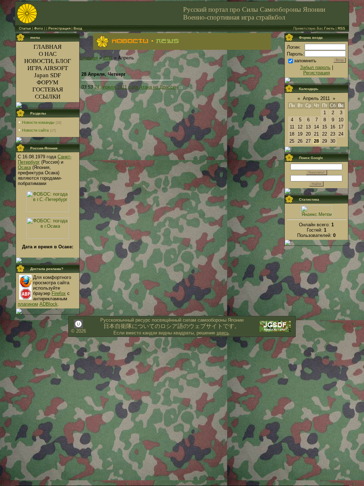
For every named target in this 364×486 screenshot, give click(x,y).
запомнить (305, 60)
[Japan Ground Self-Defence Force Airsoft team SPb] (275, 331)
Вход (78, 28)
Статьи (25, 28)
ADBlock (48, 304)
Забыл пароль (315, 67)
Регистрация (59, 28)
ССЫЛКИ (47, 96)
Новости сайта (35, 130)
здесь (222, 333)
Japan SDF (47, 75)
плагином (28, 304)
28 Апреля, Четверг (103, 74)
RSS (341, 28)
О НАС (47, 54)
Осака (24, 167)
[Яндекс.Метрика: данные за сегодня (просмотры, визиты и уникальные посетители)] (316, 210)
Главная (89, 57)
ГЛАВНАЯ (47, 46)
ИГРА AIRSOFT (48, 68)
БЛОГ (63, 61)
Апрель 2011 (316, 98)
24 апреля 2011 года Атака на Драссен (136, 87)
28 (316, 141)
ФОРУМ (47, 82)
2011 (108, 57)
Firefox (59, 293)
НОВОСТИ (38, 61)
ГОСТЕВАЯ (48, 89)
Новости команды (38, 122)
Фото (38, 28)
